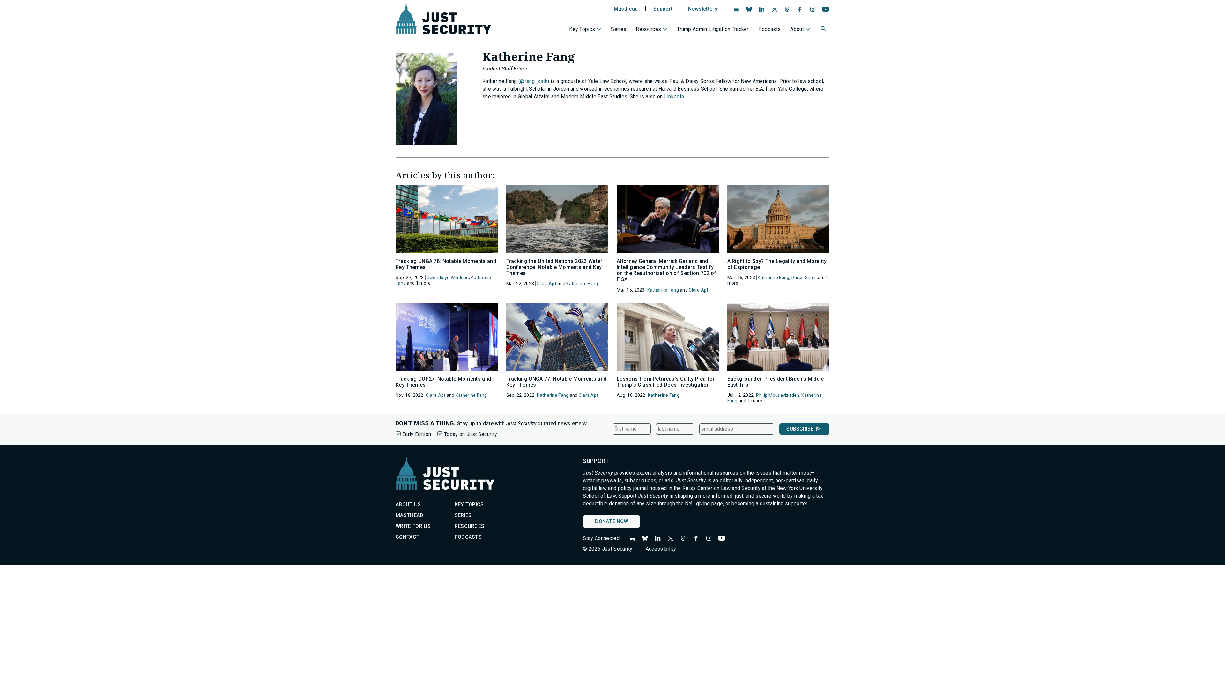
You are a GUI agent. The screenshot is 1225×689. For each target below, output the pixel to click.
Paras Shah (803, 277)
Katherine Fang (582, 283)
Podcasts (769, 29)
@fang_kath (533, 81)
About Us (408, 504)
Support (662, 8)
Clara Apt (546, 283)
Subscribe (799, 429)
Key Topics (582, 29)
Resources (648, 29)
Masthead (626, 8)
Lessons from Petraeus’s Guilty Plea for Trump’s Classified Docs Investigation (666, 382)
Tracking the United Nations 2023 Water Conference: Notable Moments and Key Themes (554, 267)
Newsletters (702, 8)
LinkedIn (674, 96)
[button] (824, 29)
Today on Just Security (470, 434)
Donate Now (611, 521)
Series (618, 29)
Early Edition (416, 434)
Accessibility (661, 549)
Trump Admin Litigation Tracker (713, 29)
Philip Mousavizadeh (777, 395)
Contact (407, 537)
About (797, 29)
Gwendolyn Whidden (448, 277)
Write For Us (413, 526)
